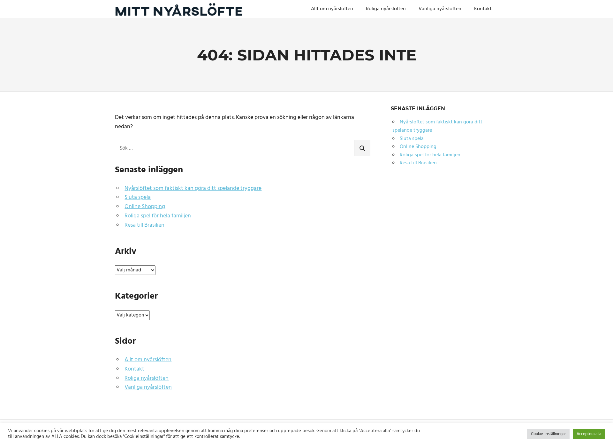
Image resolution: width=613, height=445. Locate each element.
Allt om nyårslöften (332, 9)
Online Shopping (145, 206)
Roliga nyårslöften (386, 9)
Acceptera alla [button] (589, 434)
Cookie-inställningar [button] (548, 434)
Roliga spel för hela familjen (158, 216)
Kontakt (483, 9)
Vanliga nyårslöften (440, 9)
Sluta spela (138, 197)
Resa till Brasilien (144, 225)
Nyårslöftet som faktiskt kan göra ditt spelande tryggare (193, 188)
